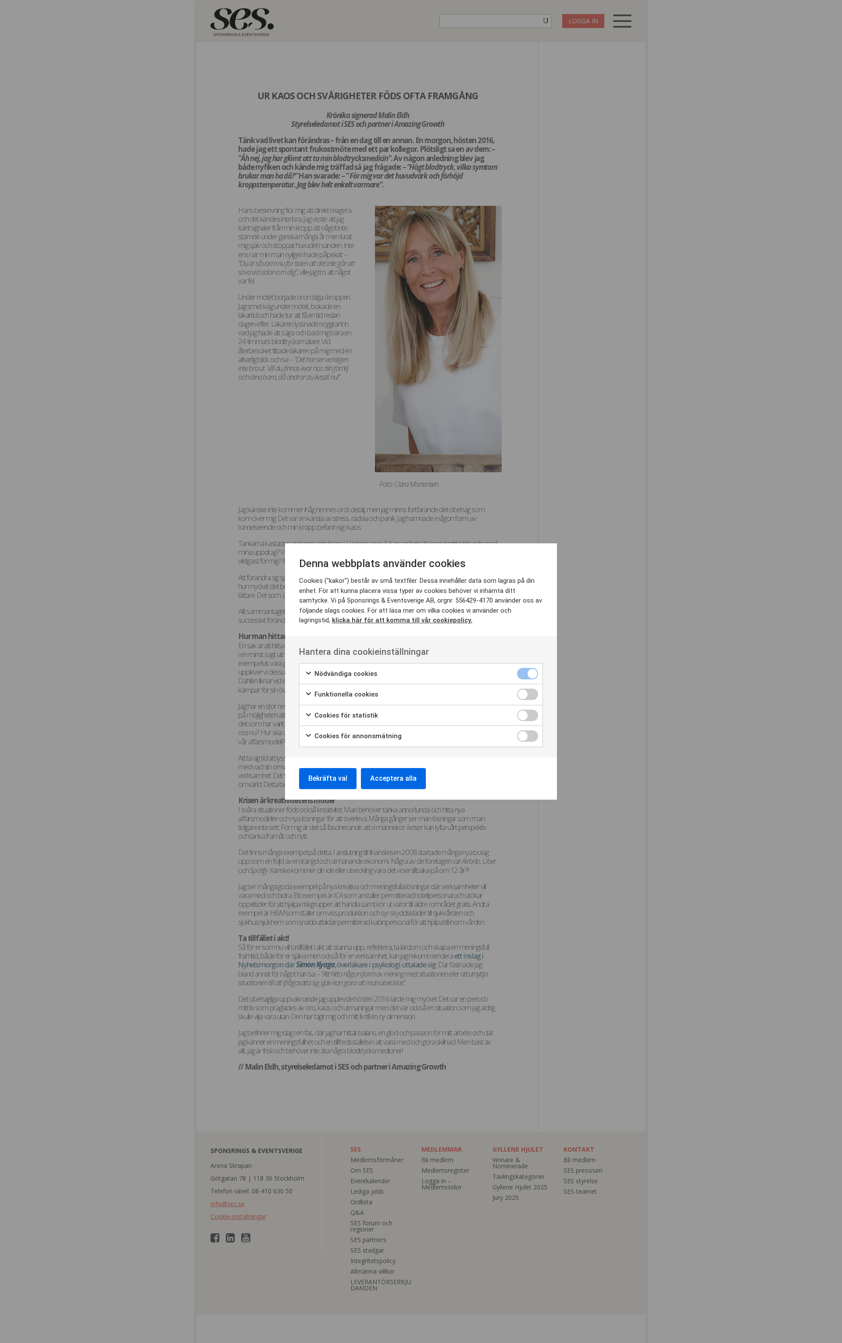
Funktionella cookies (345, 694)
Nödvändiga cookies (345, 674)
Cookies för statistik (345, 715)
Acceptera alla (393, 778)
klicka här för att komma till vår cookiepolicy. (402, 620)
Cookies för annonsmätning (357, 736)
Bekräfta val (327, 778)
